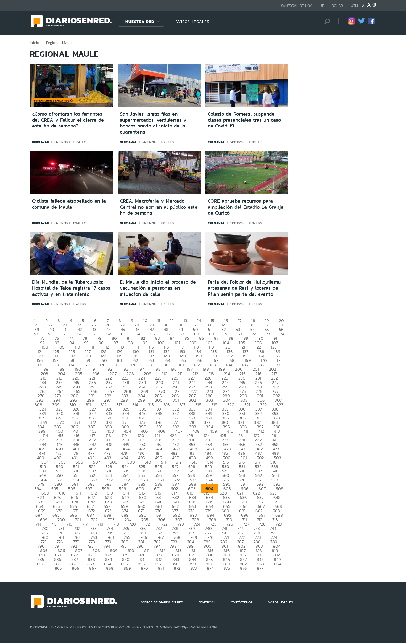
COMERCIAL (207, 602)
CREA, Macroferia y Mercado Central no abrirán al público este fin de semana (158, 206)
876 (243, 568)
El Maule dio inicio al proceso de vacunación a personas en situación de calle (158, 287)
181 (181, 365)
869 (127, 568)
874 (210, 568)
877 (260, 568)
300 (159, 400)
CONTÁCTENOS (241, 602)
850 (40, 564)
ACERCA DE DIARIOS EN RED (162, 602)
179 (149, 365)
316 (167, 404)
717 (85, 524)
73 (268, 334)
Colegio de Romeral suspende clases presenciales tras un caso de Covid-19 (244, 119)
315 (151, 404)
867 (92, 568)
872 (177, 568)
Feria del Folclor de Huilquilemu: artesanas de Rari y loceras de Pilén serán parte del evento (244, 287)
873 (193, 568)
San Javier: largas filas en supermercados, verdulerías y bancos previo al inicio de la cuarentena (153, 122)
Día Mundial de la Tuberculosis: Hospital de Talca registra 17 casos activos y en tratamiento (71, 287)
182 (197, 365)
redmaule (40, 142)
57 (36, 334)
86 (201, 338)
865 (58, 568)
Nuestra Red (139, 22)
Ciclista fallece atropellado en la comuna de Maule (69, 204)
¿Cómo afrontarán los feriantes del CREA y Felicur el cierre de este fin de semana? (68, 119)
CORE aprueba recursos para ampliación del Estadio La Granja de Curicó (246, 206)
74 (282, 334)
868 (110, 568)
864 (277, 564)
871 (161, 568)
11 (158, 320)
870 (144, 568)
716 (69, 524)
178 (133, 365)
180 (165, 365)
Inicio (34, 43)
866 (75, 568)
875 (226, 568)
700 (61, 519)
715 (54, 524)
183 (213, 365)
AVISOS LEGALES (192, 21)
